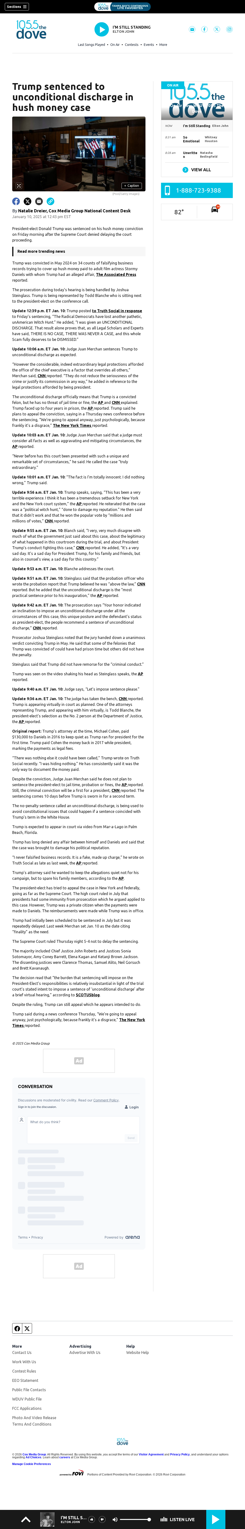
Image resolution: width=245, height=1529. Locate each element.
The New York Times (72, 425)
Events (149, 45)
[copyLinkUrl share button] (50, 201)
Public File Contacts (29, 1390)
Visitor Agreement (151, 1454)
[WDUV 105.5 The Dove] (122, 6)
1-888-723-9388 (198, 190)
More (163, 45)
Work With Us (24, 1362)
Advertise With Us (84, 1352)
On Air (115, 45)
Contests (132, 45)
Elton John (123, 31)
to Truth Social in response (117, 311)
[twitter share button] (27, 201)
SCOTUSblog (88, 995)
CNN (42, 376)
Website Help (137, 1352)
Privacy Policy (180, 1454)
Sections (14, 7)
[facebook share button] (16, 201)
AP (101, 402)
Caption (131, 186)
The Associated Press (116, 274)
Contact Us (22, 1352)
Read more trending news (41, 251)
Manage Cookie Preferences (31, 1464)
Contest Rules (24, 1371)
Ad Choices (33, 1457)
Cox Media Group (34, 1454)
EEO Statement (25, 1380)
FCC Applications (27, 1408)
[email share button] (39, 201)
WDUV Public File (27, 1399)
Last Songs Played (91, 45)
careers (64, 1457)
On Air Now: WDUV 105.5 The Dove (197, 108)
